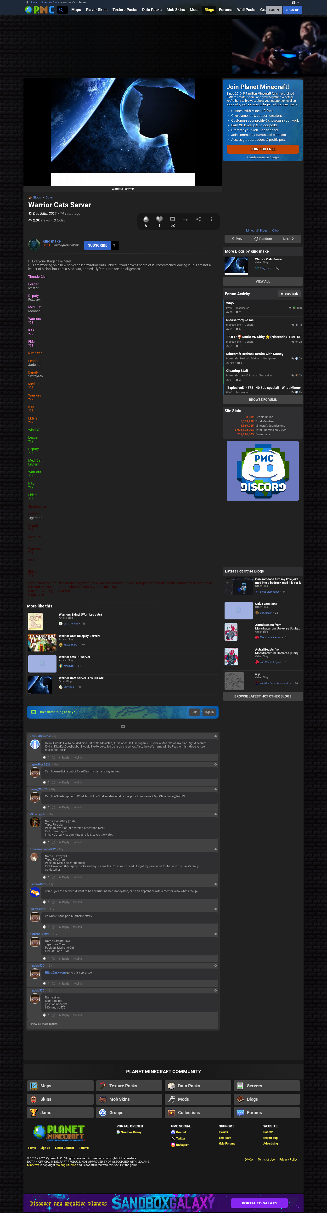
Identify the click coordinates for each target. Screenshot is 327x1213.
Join (194, 712)
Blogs (37, 197)
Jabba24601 (38, 884)
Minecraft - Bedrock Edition (242, 358)
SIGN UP (292, 10)
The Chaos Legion (270, 637)
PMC (229, 308)
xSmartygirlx (37, 814)
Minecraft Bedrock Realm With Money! (255, 354)
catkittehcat (71, 623)
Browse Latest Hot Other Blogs (263, 696)
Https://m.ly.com (55, 972)
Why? (230, 303)
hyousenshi (70, 644)
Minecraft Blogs (50, 2)
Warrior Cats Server (269, 259)
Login (275, 157)
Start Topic (291, 293)
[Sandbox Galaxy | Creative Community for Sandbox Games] (163, 1203)
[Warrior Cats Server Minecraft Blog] (239, 266)
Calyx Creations (266, 604)
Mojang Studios (66, 1165)
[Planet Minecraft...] (61, 9)
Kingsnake (52, 241)
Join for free (263, 149)
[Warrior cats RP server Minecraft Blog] (42, 664)
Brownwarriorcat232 (43, 849)
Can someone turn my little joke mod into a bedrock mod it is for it (278, 580)
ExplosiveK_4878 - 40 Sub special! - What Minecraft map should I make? (264, 388)
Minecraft (33, 1165)
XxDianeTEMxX (40, 934)
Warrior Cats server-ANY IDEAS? (81, 678)
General (249, 324)
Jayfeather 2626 (40, 764)
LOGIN (274, 10)
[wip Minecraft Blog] (239, 681)
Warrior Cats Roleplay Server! (79, 636)
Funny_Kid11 (38, 909)
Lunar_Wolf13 (39, 789)
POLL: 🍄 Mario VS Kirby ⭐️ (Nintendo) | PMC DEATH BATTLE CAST (264, 337)
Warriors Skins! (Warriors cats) (80, 614)
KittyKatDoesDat (40, 736)
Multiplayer (269, 358)
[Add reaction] (53, 757)
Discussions (233, 324)
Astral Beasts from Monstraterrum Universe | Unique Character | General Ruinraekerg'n (278, 626)
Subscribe (97, 245)
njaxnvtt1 (69, 666)
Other (49, 197)
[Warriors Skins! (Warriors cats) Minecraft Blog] (42, 621)
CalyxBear (266, 612)
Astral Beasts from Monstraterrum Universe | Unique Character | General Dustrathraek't (278, 651)
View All (263, 281)
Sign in (209, 712)
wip (257, 674)
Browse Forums (263, 400)
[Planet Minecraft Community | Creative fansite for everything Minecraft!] (58, 1133)
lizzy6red (69, 687)
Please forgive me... (241, 320)
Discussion (242, 308)
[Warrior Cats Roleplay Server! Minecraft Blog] (42, 643)
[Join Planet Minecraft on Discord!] (263, 500)
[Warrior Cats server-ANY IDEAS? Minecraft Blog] (42, 685)
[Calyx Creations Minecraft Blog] (239, 610)
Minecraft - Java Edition (240, 375)
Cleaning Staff (237, 371)
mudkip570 (37, 965)
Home (33, 2)
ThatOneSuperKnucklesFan (276, 683)
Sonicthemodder (269, 591)
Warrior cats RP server (74, 657)
